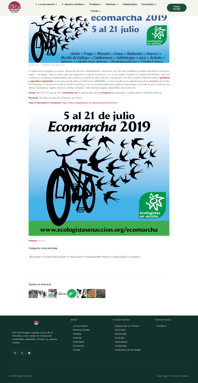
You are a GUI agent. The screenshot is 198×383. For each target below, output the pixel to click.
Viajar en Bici (60, 65)
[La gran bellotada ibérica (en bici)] (91, 293)
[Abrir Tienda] (100, 11)
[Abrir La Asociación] (56, 4)
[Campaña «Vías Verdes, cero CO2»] (33, 293)
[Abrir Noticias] (117, 4)
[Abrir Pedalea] (101, 4)
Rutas (52, 65)
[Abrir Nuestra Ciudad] (84, 4)
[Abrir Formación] (155, 4)
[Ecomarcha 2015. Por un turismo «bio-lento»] (71, 293)
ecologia (41, 240)
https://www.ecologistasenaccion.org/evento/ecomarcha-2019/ (90, 102)
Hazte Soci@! (176, 7)
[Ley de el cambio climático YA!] (62, 293)
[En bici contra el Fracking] (100, 293)
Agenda (46, 65)
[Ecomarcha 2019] (99, 38)
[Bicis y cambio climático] (52, 293)
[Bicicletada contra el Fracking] (81, 293)
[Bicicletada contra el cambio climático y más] (42, 293)
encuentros (154, 81)
